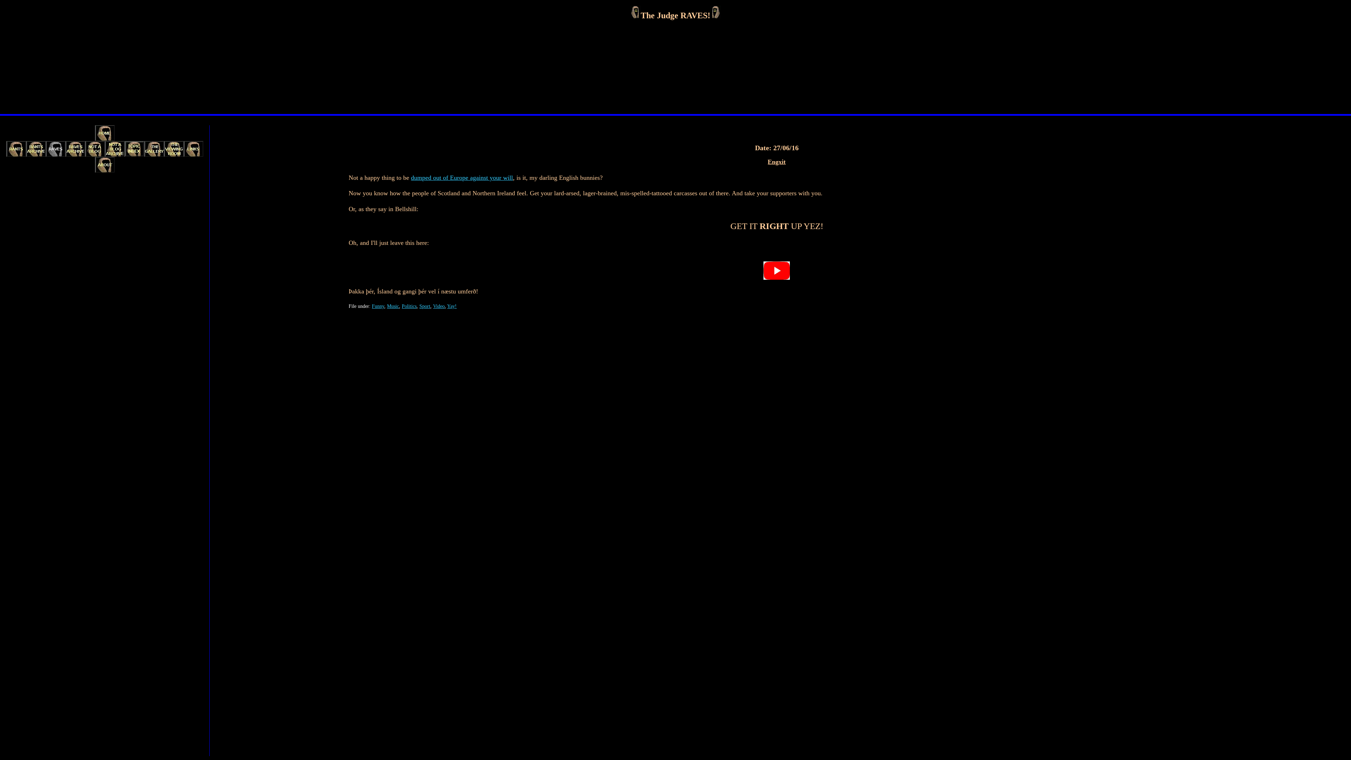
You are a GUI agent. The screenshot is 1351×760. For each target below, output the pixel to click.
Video (439, 306)
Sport (424, 306)
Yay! (452, 306)
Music (393, 306)
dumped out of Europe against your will (462, 177)
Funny (378, 306)
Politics (409, 306)
